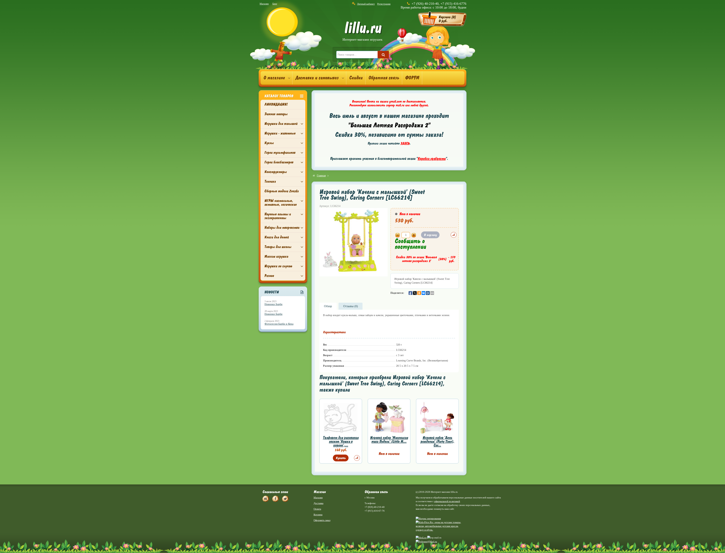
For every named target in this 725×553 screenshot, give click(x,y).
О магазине (274, 78)
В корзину (430, 235)
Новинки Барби (273, 304)
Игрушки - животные (279, 133)
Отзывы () (350, 306)
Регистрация (383, 3)
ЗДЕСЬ (405, 143)
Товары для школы (277, 246)
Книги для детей (276, 237)
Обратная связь (383, 78)
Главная (321, 175)
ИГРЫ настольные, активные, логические (280, 202)
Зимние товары (275, 114)
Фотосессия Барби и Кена (279, 324)
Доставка (318, 503)
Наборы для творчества (281, 227)
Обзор (328, 306)
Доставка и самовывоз (317, 78)
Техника (270, 181)
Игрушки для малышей (280, 123)
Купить (341, 458)
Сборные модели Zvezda (281, 191)
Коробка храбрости (432, 158)
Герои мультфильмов (279, 152)
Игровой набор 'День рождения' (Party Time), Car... (437, 441)
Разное (269, 275)
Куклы (269, 143)
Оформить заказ (322, 520)
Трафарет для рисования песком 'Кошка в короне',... (341, 441)
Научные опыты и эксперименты (277, 216)
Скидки (355, 78)
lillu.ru (362, 31)
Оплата (317, 508)
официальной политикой (447, 501)
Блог (274, 3)
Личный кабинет (366, 3)
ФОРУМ (412, 78)
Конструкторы (275, 171)
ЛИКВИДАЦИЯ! (276, 104)
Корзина (318, 514)
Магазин (264, 3)
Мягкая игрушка (276, 256)
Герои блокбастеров (278, 162)
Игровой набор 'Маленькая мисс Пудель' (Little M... (389, 439)
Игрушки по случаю (278, 266)
